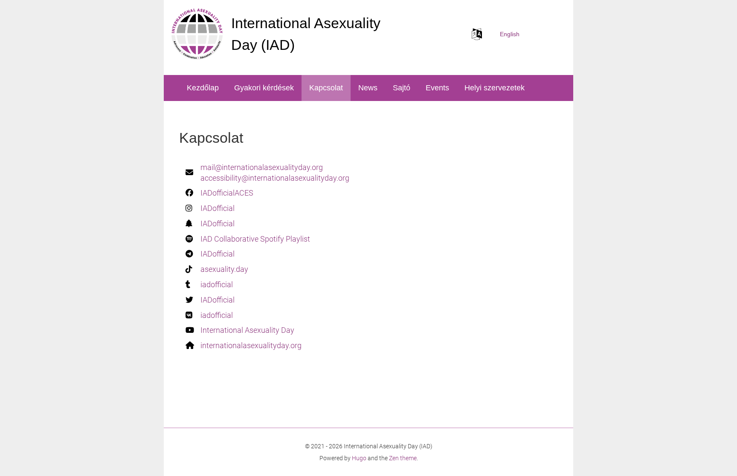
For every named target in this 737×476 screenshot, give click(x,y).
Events (437, 88)
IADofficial (217, 208)
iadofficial (216, 284)
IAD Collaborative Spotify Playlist (255, 238)
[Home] (197, 34)
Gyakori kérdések (264, 88)
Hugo (359, 458)
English (509, 34)
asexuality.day (224, 269)
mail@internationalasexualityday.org (261, 167)
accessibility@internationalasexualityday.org (274, 177)
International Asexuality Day (247, 330)
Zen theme (403, 458)
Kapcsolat (326, 88)
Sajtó (401, 88)
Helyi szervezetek (494, 88)
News (367, 88)
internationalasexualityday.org (251, 345)
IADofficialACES (226, 192)
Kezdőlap (203, 88)
